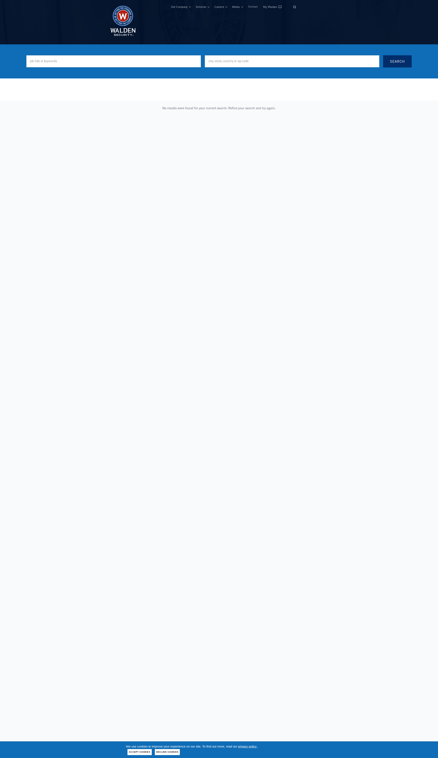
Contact (253, 6)
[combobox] (113, 61)
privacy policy (247, 746)
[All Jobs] (294, 7)
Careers (219, 6)
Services (201, 6)
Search (397, 61)
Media (236, 6)
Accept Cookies (139, 752)
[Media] (242, 7)
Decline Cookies (167, 752)
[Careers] (226, 7)
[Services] (208, 7)
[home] (123, 7)
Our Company (179, 6)
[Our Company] (190, 7)
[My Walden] (280, 7)
